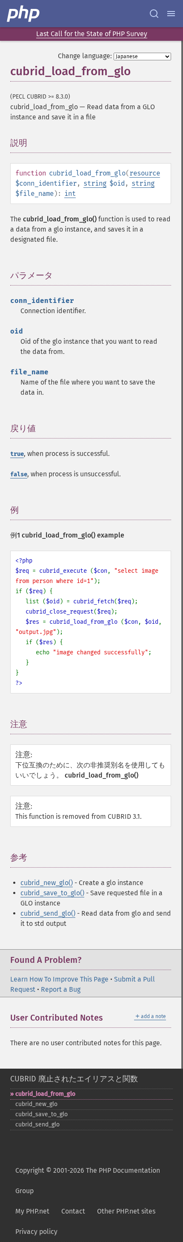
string (94, 183)
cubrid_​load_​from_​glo (45, 1094)
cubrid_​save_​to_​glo (41, 1114)
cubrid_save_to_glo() (52, 893)
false (18, 474)
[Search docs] (154, 13)
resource (144, 173)
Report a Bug (60, 989)
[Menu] (171, 13)
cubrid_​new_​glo (36, 1104)
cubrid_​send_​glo (37, 1124)
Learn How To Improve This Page (59, 979)
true (17, 454)
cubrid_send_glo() (47, 913)
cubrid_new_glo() (46, 883)
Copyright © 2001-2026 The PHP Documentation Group (87, 1180)
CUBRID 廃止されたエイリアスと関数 (74, 1079)
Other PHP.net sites (126, 1211)
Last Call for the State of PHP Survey (91, 34)
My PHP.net (32, 1211)
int (70, 194)
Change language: (85, 56)
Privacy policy (36, 1232)
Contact (73, 1211)
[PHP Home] (24, 13)
